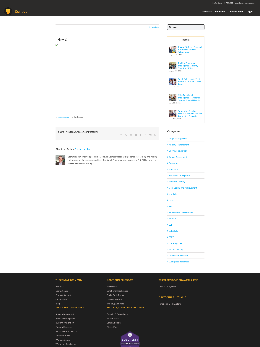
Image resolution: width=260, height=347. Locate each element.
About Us (60, 286)
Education (173, 169)
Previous (155, 27)
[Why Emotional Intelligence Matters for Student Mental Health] (172, 95)
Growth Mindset (115, 299)
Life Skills (173, 194)
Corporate (174, 163)
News (171, 200)
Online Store (61, 299)
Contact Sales (62, 290)
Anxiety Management (179, 144)
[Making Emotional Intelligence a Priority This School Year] (172, 63)
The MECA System (167, 286)
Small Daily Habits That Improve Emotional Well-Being (190, 81)
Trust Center (113, 318)
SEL (170, 224)
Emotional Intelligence (179, 175)
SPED (171, 237)
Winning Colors (63, 339)
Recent (185, 39)
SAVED (172, 218)
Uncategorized (176, 243)
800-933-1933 (227, 3)
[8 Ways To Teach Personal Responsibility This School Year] (172, 47)
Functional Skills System (169, 303)
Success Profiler (63, 335)
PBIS (171, 206)
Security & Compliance (117, 314)
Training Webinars (115, 303)
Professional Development (181, 212)
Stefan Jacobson (63, 117)
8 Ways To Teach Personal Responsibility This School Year (190, 49)
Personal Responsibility (66, 331)
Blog (58, 303)
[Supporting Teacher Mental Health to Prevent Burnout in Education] (172, 111)
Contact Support (63, 295)
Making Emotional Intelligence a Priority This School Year (188, 65)
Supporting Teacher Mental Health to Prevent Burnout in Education (190, 113)
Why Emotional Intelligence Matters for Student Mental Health (189, 97)
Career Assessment (178, 157)
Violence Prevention (178, 255)
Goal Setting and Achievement (183, 187)
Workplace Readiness (179, 261)
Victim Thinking (176, 249)
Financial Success (64, 327)
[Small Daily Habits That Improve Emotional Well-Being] (172, 79)
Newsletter (112, 286)
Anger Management (178, 138)
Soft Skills (173, 230)
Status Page (112, 327)
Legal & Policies (114, 322)
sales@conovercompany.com (245, 3)
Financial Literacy (177, 181)
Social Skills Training (116, 295)
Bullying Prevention (178, 150)
